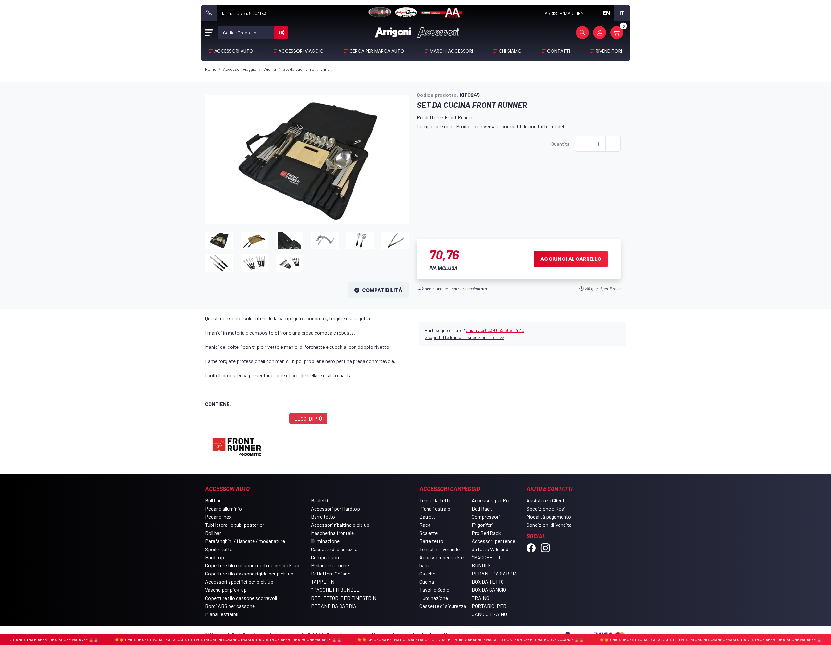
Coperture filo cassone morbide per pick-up (252, 565)
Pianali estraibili (222, 614)
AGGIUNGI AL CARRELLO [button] (570, 259)
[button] (582, 32)
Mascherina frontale (332, 533)
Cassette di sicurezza (334, 549)
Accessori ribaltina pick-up (340, 525)
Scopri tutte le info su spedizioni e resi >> (464, 337)
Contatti (558, 51)
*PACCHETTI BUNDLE (335, 590)
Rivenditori (609, 51)
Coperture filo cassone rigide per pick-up (249, 573)
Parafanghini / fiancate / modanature (245, 541)
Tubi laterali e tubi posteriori (235, 525)
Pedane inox (218, 516)
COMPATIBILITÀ (382, 290)
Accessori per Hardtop (335, 508)
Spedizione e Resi (546, 508)
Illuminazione (325, 541)
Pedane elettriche (330, 565)
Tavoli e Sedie (434, 590)
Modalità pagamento (549, 516)
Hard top (214, 557)
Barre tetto (323, 516)
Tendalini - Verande (439, 549)
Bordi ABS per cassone (230, 606)
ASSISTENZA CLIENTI (566, 13)
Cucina (426, 581)
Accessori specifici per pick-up (239, 581)
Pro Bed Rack (486, 533)
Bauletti (319, 500)
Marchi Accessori (451, 51)
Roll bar (213, 533)
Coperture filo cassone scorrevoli (241, 598)
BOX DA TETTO (488, 581)
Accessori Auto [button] (233, 51)
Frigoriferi (482, 525)
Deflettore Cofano (331, 573)
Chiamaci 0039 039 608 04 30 (495, 330)
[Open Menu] (209, 32)
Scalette (428, 533)
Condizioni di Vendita (549, 525)
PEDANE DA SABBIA (333, 606)
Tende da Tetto (435, 500)
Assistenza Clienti (546, 500)
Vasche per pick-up (226, 590)
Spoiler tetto (219, 549)
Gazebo (427, 573)
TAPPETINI (323, 581)
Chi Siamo (510, 51)
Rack (424, 525)
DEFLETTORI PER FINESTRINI (344, 598)
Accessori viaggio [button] (301, 51)
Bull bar (213, 500)
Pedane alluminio (223, 508)
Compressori (325, 557)
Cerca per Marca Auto (376, 51)
